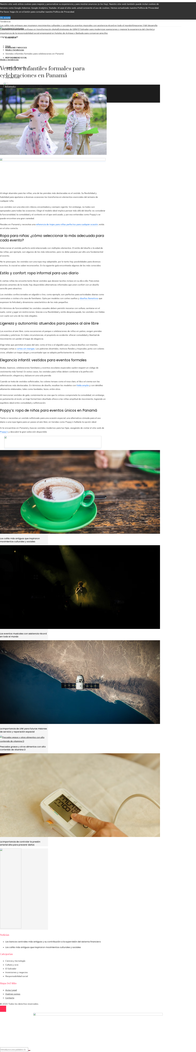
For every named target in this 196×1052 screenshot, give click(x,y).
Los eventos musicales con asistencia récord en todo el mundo (101, 25)
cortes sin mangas (26, 348)
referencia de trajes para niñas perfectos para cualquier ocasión (67, 224)
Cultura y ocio (11, 964)
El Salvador (10, 968)
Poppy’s (4, 431)
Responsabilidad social (16, 976)
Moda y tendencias (9, 59)
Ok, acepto (5, 17)
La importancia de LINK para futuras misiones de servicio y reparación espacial (23, 730)
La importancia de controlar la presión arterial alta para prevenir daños (20, 843)
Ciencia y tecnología (15, 961)
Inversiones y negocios (16, 972)
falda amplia (83, 385)
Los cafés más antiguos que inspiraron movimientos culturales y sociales (35, 25)
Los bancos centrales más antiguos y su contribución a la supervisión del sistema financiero (53, 941)
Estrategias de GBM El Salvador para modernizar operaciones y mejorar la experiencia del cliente (105, 29)
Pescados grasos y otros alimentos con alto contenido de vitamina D (23, 748)
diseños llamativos (89, 298)
